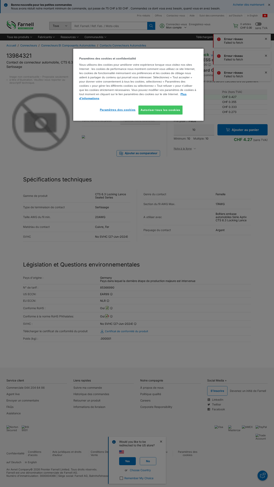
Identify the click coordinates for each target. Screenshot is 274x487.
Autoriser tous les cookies (160, 110)
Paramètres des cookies (118, 109)
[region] (138, 85)
